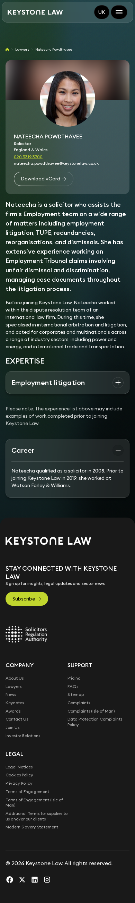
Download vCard (40, 179)
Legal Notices (19, 766)
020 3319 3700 (28, 156)
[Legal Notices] (26, 634)
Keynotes (15, 702)
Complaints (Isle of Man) (91, 711)
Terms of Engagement (27, 791)
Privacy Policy (19, 783)
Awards (13, 711)
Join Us (12, 727)
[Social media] (10, 879)
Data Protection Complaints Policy (95, 721)
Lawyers (22, 49)
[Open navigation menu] (119, 12)
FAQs (73, 686)
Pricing (74, 678)
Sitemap (76, 694)
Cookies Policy (19, 774)
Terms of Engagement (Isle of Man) (34, 802)
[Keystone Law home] (35, 12)
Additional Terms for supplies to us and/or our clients (37, 816)
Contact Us (17, 719)
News (11, 694)
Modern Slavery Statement (32, 826)
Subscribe (23, 599)
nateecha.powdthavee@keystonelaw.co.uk (56, 163)
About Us (15, 678)
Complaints (79, 702)
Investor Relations (23, 735)
